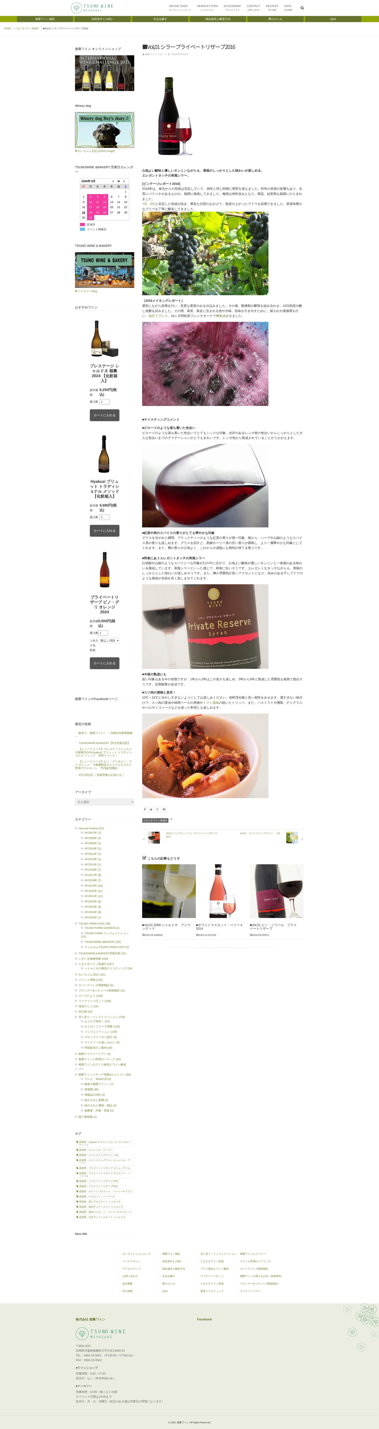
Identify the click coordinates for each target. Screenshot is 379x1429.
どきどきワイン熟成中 (155, 820)
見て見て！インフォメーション (218, 1253)
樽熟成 (221, 316)
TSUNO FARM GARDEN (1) (101, 927)
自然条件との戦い (172, 1261)
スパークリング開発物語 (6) (96, 985)
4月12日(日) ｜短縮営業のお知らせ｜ (102, 774)
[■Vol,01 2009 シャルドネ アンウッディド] (169, 891)
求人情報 (127, 1291)
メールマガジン (131, 1261)
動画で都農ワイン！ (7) (99, 1084)
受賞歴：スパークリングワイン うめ (98, 1155)
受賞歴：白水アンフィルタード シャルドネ (102, 1217)
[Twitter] (151, 809)
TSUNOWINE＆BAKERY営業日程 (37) (102, 953)
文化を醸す (168, 1276)
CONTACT (253, 7)
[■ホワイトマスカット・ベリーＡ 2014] (223, 891)
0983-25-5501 (93, 1355)
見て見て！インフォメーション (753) (102, 1016)
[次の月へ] (125, 181)
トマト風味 (211, 703)
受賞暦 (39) (91, 1089)
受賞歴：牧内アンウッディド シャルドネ (101, 1206)
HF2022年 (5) (92, 901)
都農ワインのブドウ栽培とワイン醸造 (102, 1064)
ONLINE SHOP (180, 7)
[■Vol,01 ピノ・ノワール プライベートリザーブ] (277, 891)
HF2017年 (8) (92, 875)
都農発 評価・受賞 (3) (99, 1110)
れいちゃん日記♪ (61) (92, 974)
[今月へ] (118, 181)
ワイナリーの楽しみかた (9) (102, 1042)
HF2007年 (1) (92, 832)
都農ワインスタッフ (156, 54)
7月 (144, 204)
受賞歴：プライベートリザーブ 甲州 (98, 1181)
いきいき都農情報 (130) (93, 958)
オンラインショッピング (136, 1253)
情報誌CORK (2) (94, 1094)
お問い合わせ (130, 1276)
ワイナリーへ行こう (212, 1276)
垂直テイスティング (212, 1291)
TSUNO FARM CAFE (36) (95, 923)
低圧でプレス (158, 316)
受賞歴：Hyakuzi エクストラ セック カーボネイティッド (104, 1143)
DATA (288, 7)
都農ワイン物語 (171, 1253)
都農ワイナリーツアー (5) (95, 1053)
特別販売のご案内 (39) (98, 1047)
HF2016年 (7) (92, 869)
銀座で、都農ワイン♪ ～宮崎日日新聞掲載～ (104, 734)
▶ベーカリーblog (86, 291)
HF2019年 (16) (93, 885)
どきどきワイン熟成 (212, 1261)
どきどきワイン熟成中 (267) (96, 964)
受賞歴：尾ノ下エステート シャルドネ (100, 1201)
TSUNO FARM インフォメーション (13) (105, 935)
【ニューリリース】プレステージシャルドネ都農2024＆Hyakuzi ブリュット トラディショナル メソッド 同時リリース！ (103, 752)
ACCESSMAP (232, 7)
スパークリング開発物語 (254, 1268)
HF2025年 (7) (92, 917)
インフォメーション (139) (100, 1031)
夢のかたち (168, 1283)
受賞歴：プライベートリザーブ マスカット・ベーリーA (104, 1174)
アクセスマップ (131, 1268)
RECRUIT (272, 7)
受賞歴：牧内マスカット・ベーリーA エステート (105, 1212)
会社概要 (127, 1283)
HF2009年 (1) (92, 843)
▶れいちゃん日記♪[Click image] (95, 150)
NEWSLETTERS (207, 7)
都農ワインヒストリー (253, 1253)
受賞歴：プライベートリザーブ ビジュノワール (104, 1168)
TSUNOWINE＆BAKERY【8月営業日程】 (104, 743)
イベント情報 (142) (91, 979)
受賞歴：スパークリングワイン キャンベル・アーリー (104, 1161)
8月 (152, 204)
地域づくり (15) (88, 1006)
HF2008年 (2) (92, 838)
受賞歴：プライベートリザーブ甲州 (98, 1186)
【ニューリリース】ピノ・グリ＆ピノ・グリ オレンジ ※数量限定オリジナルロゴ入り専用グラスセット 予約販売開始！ (103, 765)
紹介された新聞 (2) (96, 1100)
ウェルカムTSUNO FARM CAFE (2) (106, 947)
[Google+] (157, 809)
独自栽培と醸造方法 (173, 1268)
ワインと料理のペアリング (255, 1261)
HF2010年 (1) (92, 848)
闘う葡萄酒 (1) (88, 1116)
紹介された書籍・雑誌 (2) (100, 1105)
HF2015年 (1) (92, 864)
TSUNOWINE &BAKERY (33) (102, 941)
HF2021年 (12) (93, 896)
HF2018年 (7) (92, 880)
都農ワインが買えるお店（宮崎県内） (261, 1276)
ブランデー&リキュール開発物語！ (260, 1283)
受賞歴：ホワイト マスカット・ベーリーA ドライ (105, 1191)
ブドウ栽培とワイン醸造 (215, 1268)
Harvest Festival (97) (91, 828)
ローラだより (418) (91, 995)
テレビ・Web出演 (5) (97, 1078)
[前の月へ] (111, 181)
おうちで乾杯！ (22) (97, 1021)
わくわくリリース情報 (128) (102, 1026)
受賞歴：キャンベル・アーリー (96, 1150)
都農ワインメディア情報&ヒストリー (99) (105, 1074)
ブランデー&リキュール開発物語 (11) (102, 990)
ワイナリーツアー (250, 1291)
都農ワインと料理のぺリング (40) (100, 1059)
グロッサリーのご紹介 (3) (100, 1037)
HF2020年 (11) (93, 891)
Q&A (165, 1291)
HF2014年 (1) (92, 859)
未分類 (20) (86, 1011)
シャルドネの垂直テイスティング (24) (108, 968)
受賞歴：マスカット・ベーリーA (96, 1196)
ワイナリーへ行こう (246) (95, 1000)
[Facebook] (144, 809)
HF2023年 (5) (92, 906)
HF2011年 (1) (92, 853)
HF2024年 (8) (92, 912)
